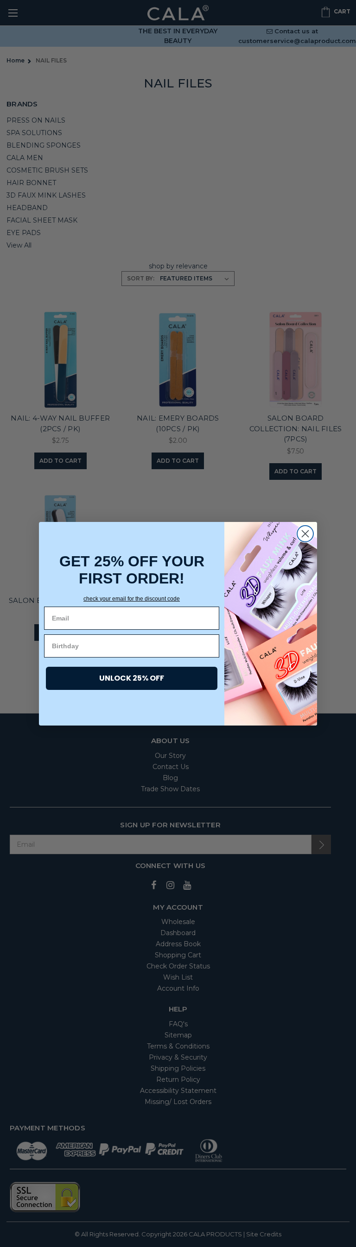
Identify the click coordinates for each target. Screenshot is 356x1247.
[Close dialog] (305, 534)
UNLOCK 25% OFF (131, 678)
